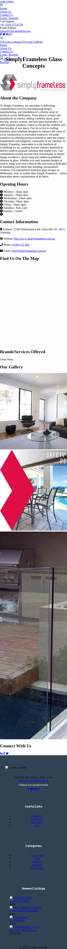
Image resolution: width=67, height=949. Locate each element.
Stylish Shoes (17, 920)
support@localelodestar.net (15, 31)
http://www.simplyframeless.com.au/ (34, 238)
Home (4, 8)
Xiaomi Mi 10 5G (20, 901)
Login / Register (9, 18)
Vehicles (37, 861)
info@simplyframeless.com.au (29, 250)
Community (37, 855)
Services (37, 864)
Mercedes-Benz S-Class (23, 930)
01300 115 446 (20, 244)
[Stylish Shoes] (19, 917)
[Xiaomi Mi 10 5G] (21, 897)
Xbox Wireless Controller (24, 910)
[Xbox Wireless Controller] (25, 907)
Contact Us (6, 14)
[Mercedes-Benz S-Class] (25, 926)
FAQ (37, 825)
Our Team (37, 822)
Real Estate (37, 868)
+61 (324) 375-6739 (11, 24)
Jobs (37, 858)
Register (4, 62)
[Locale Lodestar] (11, 41)
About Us (6, 11)
